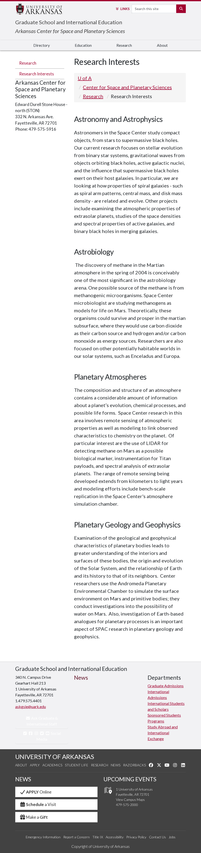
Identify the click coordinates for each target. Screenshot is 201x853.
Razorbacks (134, 765)
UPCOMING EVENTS (129, 779)
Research (124, 45)
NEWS (23, 779)
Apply (35, 765)
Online (38, 792)
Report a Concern (76, 837)
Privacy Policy (136, 837)
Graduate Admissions (166, 685)
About (162, 45)
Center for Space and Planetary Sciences (127, 87)
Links (124, 9)
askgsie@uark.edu (30, 706)
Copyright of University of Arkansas (100, 846)
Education (83, 45)
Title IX (97, 837)
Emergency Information (43, 837)
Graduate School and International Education (68, 22)
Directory (41, 45)
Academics (52, 765)
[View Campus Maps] (107, 795)
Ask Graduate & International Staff (42, 721)
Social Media (48, 736)
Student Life (76, 765)
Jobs (172, 837)
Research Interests (36, 73)
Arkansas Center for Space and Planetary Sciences (70, 31)
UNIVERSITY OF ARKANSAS (54, 756)
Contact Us (157, 837)
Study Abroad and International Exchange (163, 732)
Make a (37, 817)
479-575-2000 (127, 805)
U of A (85, 78)
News (115, 765)
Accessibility (115, 837)
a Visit (41, 804)
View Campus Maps (130, 799)
